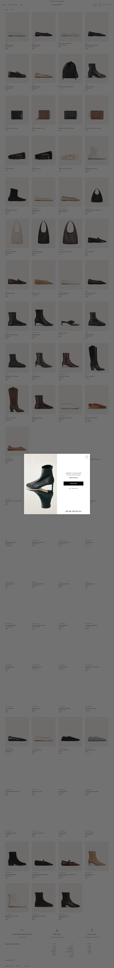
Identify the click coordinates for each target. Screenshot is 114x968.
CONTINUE (73, 483)
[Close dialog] (87, 457)
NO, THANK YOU (73, 488)
